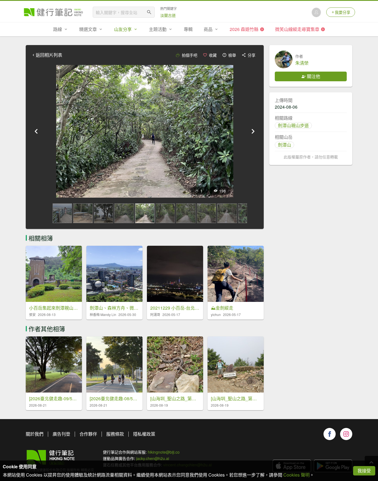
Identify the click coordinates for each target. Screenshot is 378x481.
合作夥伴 (88, 434)
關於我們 (34, 434)
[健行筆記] (53, 12)
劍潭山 (284, 145)
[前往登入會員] (316, 12)
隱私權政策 (144, 434)
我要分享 (342, 12)
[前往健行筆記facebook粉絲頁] (329, 434)
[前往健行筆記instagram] (346, 434)
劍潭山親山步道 (293, 125)
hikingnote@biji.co (164, 452)
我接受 (364, 470)
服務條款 (115, 434)
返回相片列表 (49, 55)
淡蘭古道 (168, 15)
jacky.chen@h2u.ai (152, 458)
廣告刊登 (61, 434)
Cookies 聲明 (296, 475)
